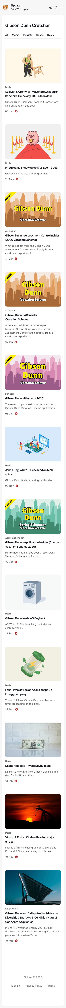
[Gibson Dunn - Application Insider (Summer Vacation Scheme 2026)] (33, 531)
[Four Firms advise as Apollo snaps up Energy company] (33, 679)
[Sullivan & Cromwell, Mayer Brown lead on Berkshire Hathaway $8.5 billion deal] (33, 81)
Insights (28, 34)
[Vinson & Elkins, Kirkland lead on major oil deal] (33, 826)
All (6, 34)
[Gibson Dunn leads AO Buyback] (33, 605)
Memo (15, 34)
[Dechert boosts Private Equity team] (33, 753)
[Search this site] (56, 7)
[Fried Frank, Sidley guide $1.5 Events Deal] (33, 153)
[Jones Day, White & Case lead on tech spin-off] (33, 457)
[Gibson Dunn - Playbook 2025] (33, 385)
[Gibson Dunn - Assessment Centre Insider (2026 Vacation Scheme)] (33, 226)
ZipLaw (15, 5)
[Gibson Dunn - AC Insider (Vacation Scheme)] (33, 308)
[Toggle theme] (51, 7)
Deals (50, 34)
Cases (40, 34)
